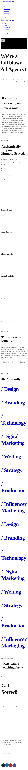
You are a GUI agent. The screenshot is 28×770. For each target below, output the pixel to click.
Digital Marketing (5, 175)
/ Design (10, 389)
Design (3, 171)
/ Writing (11, 456)
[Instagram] (3, 765)
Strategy (3, 179)
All (2, 166)
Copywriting (4, 177)
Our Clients (4, 730)
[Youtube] (11, 765)
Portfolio (3, 727)
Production (3, 173)
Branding (3, 168)
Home (2, 720)
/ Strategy (11, 470)
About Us (3, 723)
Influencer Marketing (6, 181)
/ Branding (13, 402)
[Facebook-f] (14, 765)
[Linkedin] (7, 765)
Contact (3, 733)
